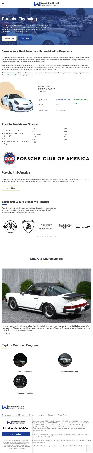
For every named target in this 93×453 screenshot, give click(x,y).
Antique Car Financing (24, 393)
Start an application (13, 75)
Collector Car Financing (69, 372)
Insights (41, 415)
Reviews (31, 415)
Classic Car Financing (24, 372)
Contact (50, 415)
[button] (4, 226)
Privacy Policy (62, 415)
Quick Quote (20, 415)
